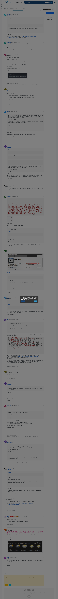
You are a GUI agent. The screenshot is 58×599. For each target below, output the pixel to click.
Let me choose (23, 301)
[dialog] (29, 299)
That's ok (35, 301)
